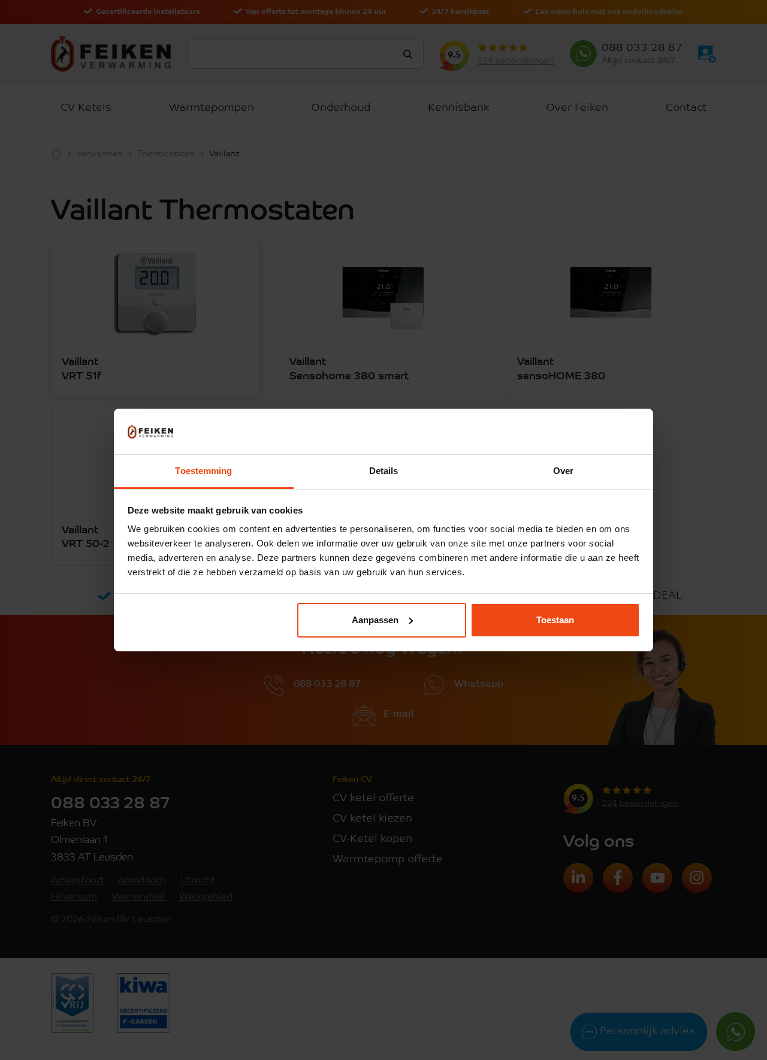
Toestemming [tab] (203, 471)
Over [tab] (563, 471)
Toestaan (555, 620)
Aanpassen (375, 620)
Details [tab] (383, 471)
